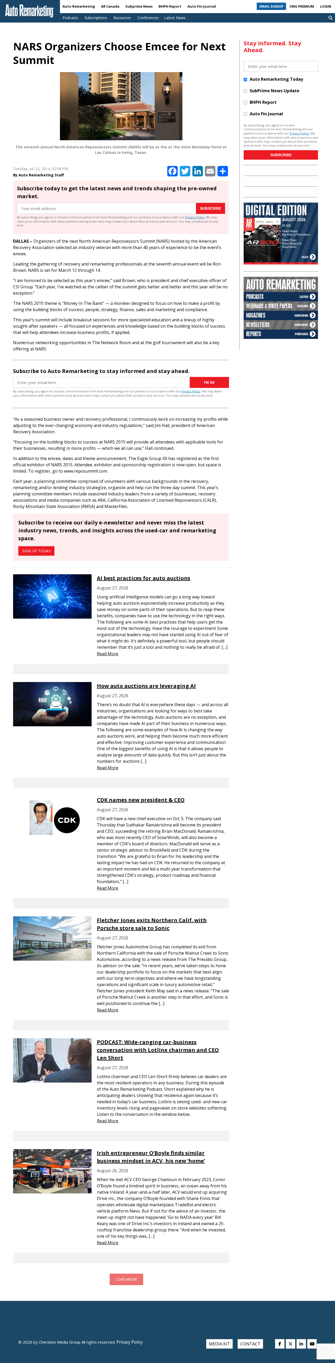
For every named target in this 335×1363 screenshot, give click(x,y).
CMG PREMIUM (301, 6)
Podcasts (70, 17)
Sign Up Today (36, 550)
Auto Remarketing (79, 6)
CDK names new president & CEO (141, 799)
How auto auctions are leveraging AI (146, 685)
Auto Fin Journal (201, 6)
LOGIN (325, 6)
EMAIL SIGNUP (271, 6)
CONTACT (250, 1344)
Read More (107, 654)
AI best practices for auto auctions (143, 578)
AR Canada (110, 6)
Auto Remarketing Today (276, 79)
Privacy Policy (194, 217)
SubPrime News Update (274, 91)
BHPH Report (170, 6)
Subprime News (139, 6)
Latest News (175, 17)
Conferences (148, 17)
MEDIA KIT (219, 1344)
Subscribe (210, 208)
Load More (126, 1279)
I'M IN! (209, 382)
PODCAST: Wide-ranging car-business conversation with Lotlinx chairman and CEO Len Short (158, 1050)
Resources (122, 17)
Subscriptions (96, 17)
